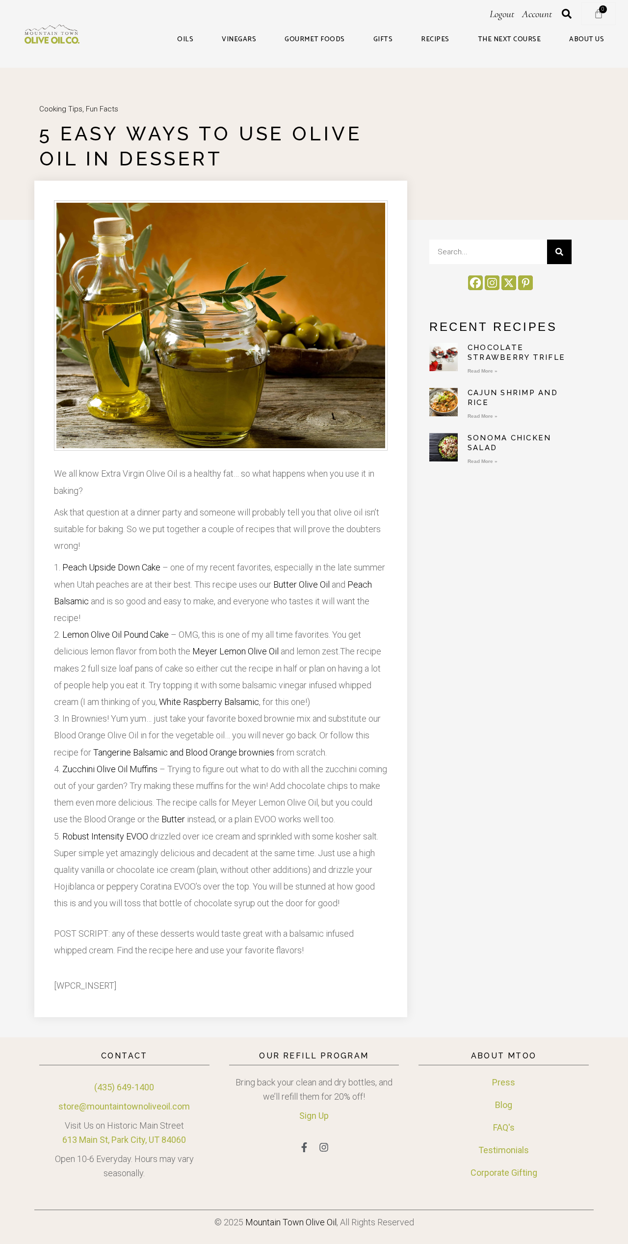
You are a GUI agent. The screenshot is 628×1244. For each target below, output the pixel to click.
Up (322, 1115)
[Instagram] (492, 282)
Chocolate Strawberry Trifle (516, 352)
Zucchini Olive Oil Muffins (109, 769)
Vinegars (239, 40)
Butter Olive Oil (301, 584)
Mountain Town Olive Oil (291, 1222)
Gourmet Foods (315, 40)
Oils (185, 40)
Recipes (435, 40)
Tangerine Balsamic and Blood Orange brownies (183, 752)
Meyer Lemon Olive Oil (235, 651)
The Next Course (509, 40)
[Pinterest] (525, 282)
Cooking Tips (60, 109)
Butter (173, 819)
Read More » (482, 371)
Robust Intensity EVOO (105, 836)
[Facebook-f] (304, 1147)
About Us (586, 40)
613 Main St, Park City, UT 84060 (124, 1140)
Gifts (383, 40)
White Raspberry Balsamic (209, 702)
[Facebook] (475, 282)
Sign (307, 1115)
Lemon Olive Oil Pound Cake (115, 634)
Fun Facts (102, 109)
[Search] (559, 252)
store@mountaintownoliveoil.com (124, 1106)
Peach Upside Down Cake (111, 567)
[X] (508, 282)
